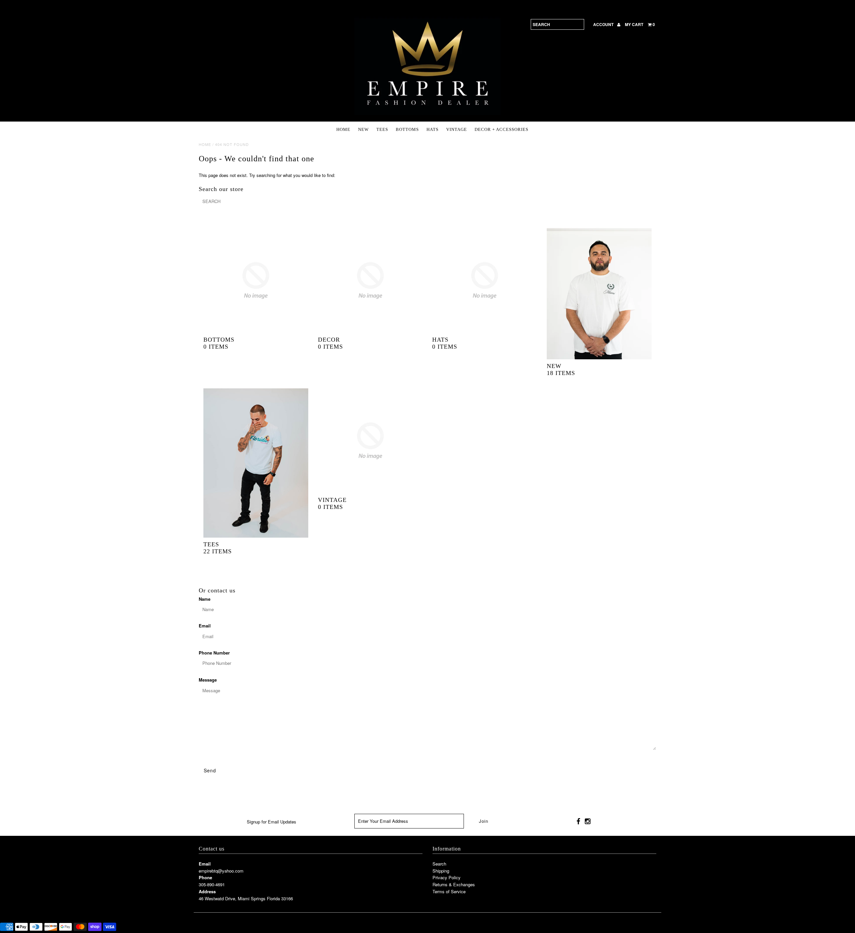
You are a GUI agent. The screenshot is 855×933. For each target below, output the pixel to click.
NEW (363, 129)
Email (205, 625)
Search (439, 864)
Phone (205, 877)
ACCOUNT (604, 24)
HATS (432, 129)
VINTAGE (456, 129)
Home (205, 144)
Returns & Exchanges (454, 884)
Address (207, 891)
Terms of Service (449, 891)
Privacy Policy (447, 877)
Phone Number (214, 652)
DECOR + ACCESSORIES (501, 129)
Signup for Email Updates (271, 821)
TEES (382, 129)
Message (208, 680)
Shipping (441, 871)
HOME (343, 129)
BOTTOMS (407, 129)
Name (204, 599)
